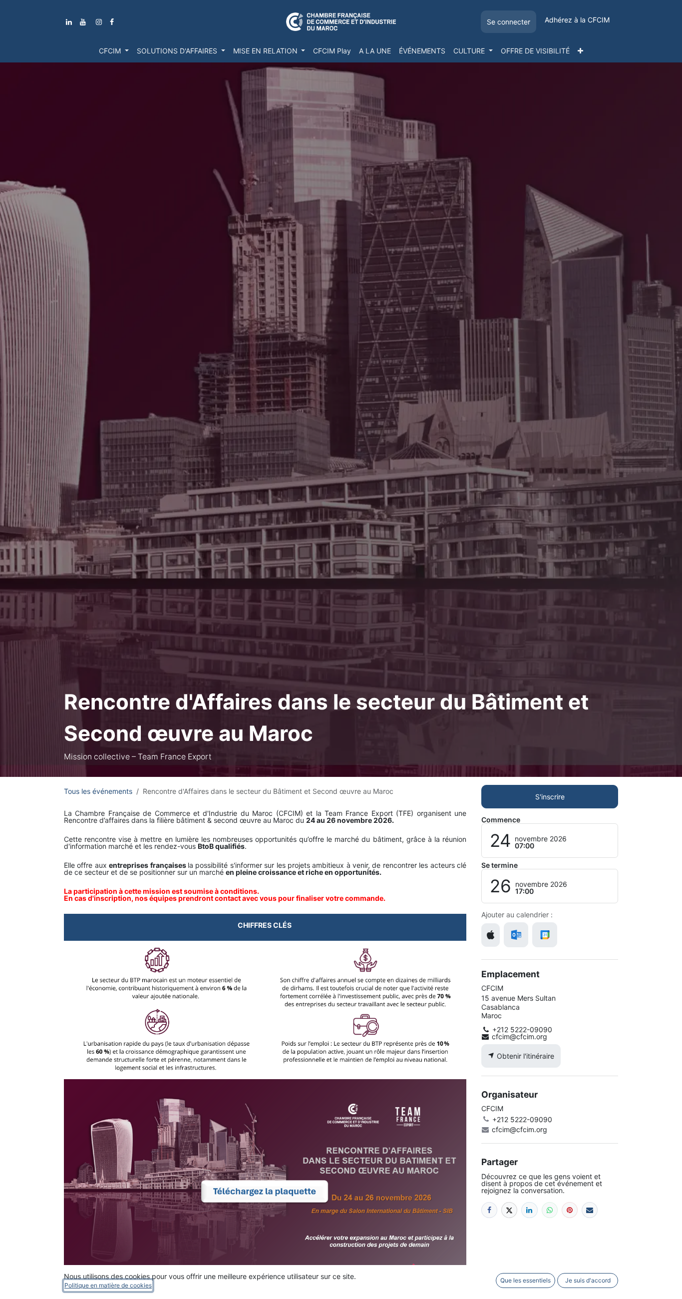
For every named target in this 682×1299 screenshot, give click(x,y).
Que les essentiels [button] (525, 1280)
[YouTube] (83, 22)
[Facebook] (112, 21)
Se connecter (508, 21)
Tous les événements (98, 791)
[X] (509, 1210)
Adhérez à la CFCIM (577, 19)
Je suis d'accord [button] (588, 1280)
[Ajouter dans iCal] (490, 935)
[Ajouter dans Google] (544, 934)
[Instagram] (99, 22)
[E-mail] (590, 1210)
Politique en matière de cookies (108, 1285)
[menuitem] (114, 50)
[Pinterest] (570, 1210)
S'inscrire (550, 796)
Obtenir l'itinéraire (524, 1056)
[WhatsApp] (550, 1210)
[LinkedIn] (69, 21)
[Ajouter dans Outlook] (516, 934)
